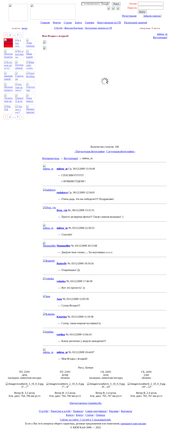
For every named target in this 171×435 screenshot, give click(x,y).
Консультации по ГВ (109, 22)
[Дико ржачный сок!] (30, 43)
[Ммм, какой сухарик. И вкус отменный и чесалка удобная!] (30, 54)
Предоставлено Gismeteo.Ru (86, 403)
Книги (69, 415)
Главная (45, 22)
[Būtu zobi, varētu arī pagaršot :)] (30, 65)
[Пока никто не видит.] (30, 98)
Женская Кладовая (73, 28)
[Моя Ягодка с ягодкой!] (8, 43)
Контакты (126, 411)
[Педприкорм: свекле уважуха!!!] (19, 65)
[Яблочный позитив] (8, 54)
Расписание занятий (135, 22)
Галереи (89, 22)
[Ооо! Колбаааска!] (30, 76)
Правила (78, 411)
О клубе (43, 411)
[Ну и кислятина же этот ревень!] (19, 54)
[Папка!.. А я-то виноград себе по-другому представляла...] (19, 98)
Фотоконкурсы (51, 158)
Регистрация (129, 15)
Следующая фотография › (120, 151)
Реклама (113, 411)
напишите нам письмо (133, 423)
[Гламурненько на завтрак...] (19, 76)
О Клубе (58, 28)
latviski (24, 28)
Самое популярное (96, 411)
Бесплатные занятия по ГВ (98, 28)
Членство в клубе (60, 411)
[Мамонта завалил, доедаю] (30, 109)
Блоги (78, 22)
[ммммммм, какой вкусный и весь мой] (8, 76)
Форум (57, 22)
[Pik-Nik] (8, 109)
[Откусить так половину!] (30, 87)
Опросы (100, 415)
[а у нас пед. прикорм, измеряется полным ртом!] (19, 43)
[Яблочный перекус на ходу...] (8, 87)
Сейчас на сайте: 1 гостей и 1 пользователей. (85, 419)
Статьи (68, 22)
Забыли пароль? (152, 15)
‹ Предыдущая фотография (89, 151)
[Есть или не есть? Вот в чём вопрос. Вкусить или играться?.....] (8, 65)
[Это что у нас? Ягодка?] (19, 109)
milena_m (162, 34)
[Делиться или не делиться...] (8, 98)
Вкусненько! (160, 37)
